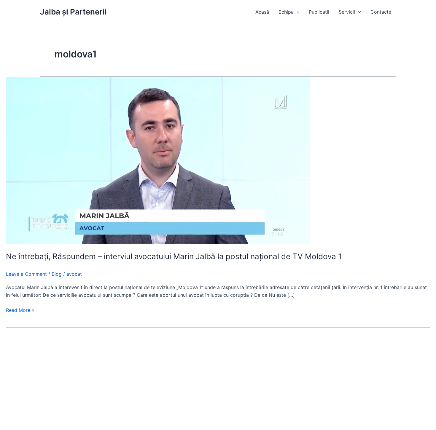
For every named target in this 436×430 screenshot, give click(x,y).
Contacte (380, 12)
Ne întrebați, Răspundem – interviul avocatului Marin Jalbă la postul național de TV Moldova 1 (174, 256)
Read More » (20, 310)
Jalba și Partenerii (73, 11)
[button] (297, 12)
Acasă (262, 12)
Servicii (347, 12)
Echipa (286, 12)
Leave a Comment (26, 274)
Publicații (319, 12)
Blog (57, 274)
